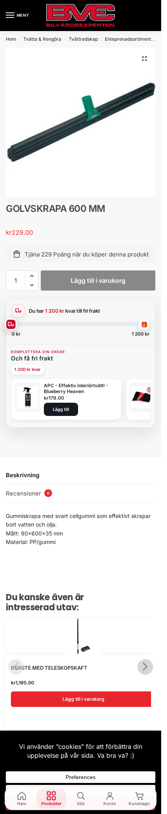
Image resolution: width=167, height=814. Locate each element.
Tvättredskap (83, 39)
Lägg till (61, 409)
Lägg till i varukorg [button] (83, 699)
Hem (11, 39)
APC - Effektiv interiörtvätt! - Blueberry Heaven (76, 388)
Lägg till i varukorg (98, 280)
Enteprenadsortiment (128, 39)
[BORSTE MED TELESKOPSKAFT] (83, 636)
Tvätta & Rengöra (42, 39)
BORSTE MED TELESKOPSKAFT (49, 668)
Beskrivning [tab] (22, 475)
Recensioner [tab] (28, 493)
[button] (144, 58)
